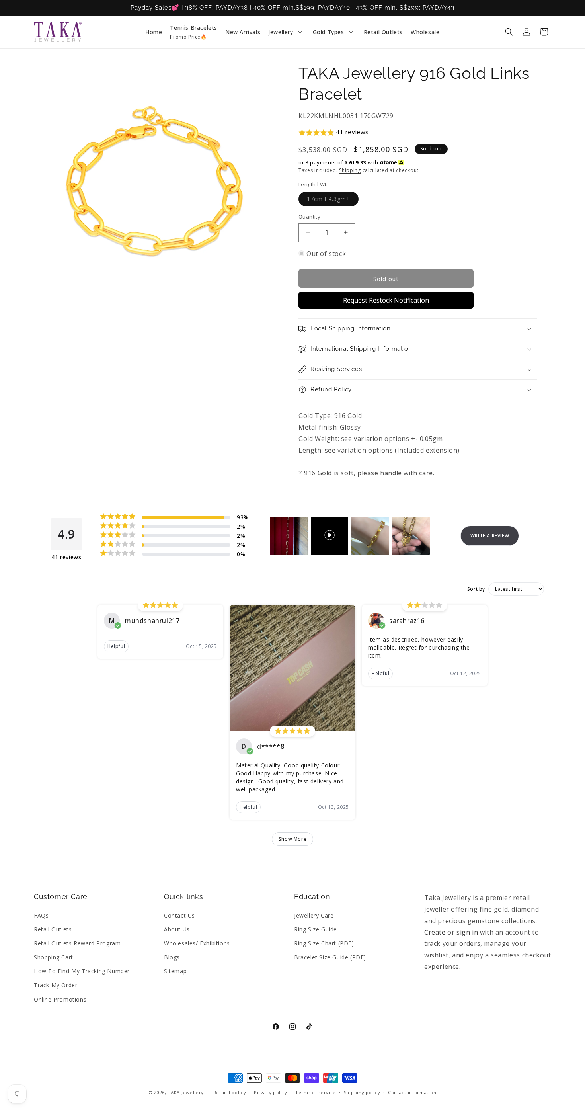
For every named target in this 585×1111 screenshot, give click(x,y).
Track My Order (55, 985)
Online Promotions (60, 999)
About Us (177, 929)
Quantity (309, 216)
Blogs (172, 957)
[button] (509, 32)
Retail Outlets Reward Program (77, 943)
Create (435, 932)
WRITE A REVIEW (489, 535)
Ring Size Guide (315, 929)
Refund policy (229, 1092)
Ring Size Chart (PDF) (324, 943)
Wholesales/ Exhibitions (197, 943)
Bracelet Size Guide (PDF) (330, 957)
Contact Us (179, 915)
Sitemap (175, 971)
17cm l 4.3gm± (333, 200)
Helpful (116, 646)
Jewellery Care (313, 915)
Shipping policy (362, 1092)
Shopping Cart (53, 957)
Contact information (412, 1092)
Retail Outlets (53, 929)
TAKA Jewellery (186, 1092)
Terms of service (315, 1092)
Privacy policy (270, 1092)
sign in (467, 932)
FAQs (41, 915)
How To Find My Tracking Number (82, 971)
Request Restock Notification (386, 300)
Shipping (350, 170)
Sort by (476, 589)
